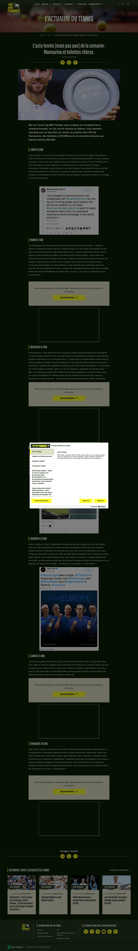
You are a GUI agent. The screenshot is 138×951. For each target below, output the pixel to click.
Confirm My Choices (41, 501)
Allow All (100, 501)
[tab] (42, 451)
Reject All (86, 501)
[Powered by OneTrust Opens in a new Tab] (99, 506)
